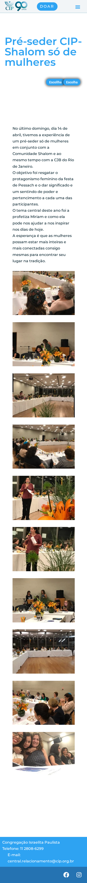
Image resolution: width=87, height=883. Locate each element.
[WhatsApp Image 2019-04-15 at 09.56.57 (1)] (44, 315)
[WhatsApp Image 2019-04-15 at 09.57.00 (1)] (44, 673)
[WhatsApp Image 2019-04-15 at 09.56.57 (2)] (44, 366)
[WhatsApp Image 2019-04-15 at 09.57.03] (44, 776)
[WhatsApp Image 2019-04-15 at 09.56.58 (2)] (44, 520)
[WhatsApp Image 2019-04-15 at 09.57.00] (44, 724)
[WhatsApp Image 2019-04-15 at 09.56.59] (44, 622)
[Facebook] (66, 875)
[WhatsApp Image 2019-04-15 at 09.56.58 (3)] (44, 571)
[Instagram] (79, 875)
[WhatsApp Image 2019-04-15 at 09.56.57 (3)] (44, 417)
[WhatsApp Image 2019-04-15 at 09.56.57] (44, 468)
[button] (77, 7)
